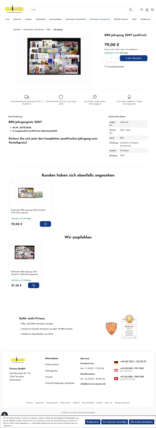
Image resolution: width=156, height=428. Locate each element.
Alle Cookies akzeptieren (142, 421)
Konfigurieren (93, 421)
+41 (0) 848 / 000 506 (132, 376)
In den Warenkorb (133, 58)
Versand (49, 376)
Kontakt (99, 402)
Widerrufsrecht (52, 364)
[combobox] (78, 9)
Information (51, 358)
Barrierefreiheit (88, 402)
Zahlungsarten (51, 370)
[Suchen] (131, 9)
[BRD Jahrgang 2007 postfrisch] (54, 59)
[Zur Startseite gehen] (14, 9)
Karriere (29, 402)
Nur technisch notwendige (114, 421)
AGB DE (76, 402)
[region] (55, 59)
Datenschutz (65, 402)
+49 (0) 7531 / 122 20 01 (133, 361)
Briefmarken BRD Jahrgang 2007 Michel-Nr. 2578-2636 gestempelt (24, 273)
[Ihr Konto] (147, 9)
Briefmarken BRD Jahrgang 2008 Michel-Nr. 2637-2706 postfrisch (28, 211)
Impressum (39, 402)
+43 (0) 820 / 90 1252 (132, 368)
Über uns (108, 402)
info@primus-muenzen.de (93, 383)
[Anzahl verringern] (106, 58)
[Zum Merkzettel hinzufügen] (12, 183)
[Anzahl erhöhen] (116, 58)
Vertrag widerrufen (122, 402)
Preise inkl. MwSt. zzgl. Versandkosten (121, 49)
